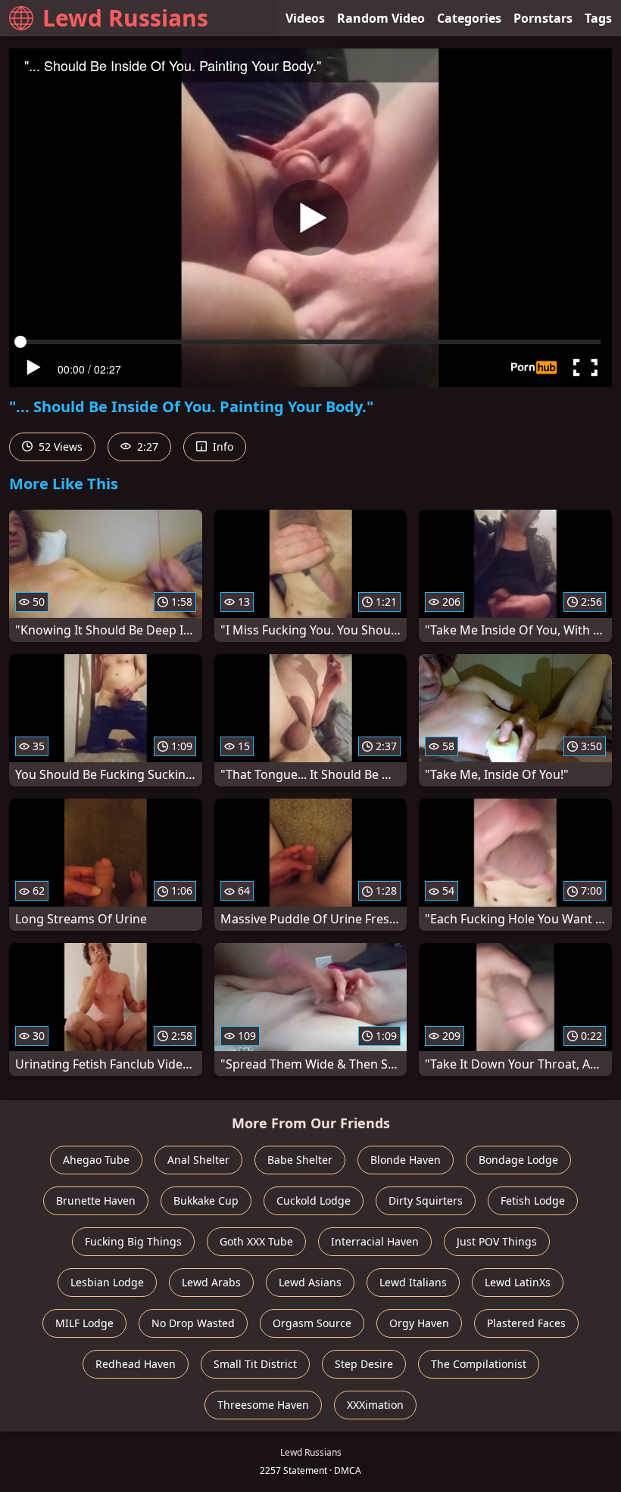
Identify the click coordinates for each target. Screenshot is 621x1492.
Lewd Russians (125, 17)
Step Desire (364, 1364)
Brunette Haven (96, 1200)
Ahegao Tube (96, 1159)
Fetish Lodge (533, 1200)
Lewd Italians (413, 1282)
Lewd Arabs (211, 1282)
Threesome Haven (263, 1404)
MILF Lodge (84, 1323)
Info (221, 446)
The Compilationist (478, 1364)
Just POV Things (497, 1241)
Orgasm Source (312, 1323)
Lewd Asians (310, 1282)
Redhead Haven (135, 1364)
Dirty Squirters (426, 1200)
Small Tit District (255, 1364)
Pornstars (543, 18)
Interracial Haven (375, 1241)
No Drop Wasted (193, 1323)
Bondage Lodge (518, 1159)
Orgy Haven (419, 1323)
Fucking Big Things (133, 1241)
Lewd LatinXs (518, 1282)
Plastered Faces (526, 1323)
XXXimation (375, 1404)
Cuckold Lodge (313, 1200)
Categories (469, 18)
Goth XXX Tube (256, 1241)
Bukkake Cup (206, 1200)
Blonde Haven (405, 1159)
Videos (305, 18)
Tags (598, 18)
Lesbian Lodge (107, 1282)
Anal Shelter (198, 1159)
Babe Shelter (299, 1159)
